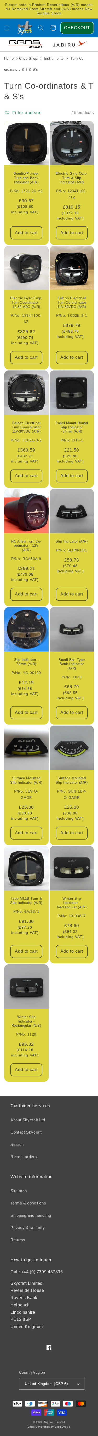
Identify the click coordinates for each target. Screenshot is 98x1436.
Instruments (54, 58)
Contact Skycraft (26, 1132)
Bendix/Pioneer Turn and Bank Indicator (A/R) (26, 178)
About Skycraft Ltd (27, 1120)
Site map (18, 1191)
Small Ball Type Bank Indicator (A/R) (72, 664)
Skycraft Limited (54, 1422)
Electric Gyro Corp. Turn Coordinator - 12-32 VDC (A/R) (26, 302)
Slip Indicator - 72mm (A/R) (26, 662)
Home (9, 58)
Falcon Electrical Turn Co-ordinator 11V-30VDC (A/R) (71, 302)
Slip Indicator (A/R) (72, 541)
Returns (17, 1240)
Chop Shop (28, 58)
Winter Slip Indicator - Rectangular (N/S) (26, 1021)
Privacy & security (27, 1228)
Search (17, 1144)
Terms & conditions (28, 1203)
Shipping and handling (30, 1215)
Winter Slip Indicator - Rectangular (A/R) (72, 903)
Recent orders (23, 1157)
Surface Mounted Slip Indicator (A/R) (26, 780)
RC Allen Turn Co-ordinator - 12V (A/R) (26, 546)
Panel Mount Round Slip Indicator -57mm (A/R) (71, 427)
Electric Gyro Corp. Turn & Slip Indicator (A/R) (72, 178)
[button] (7, 28)
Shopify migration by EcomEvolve (49, 1427)
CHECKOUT (77, 28)
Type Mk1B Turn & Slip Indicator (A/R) (26, 901)
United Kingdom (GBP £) (46, 1384)
